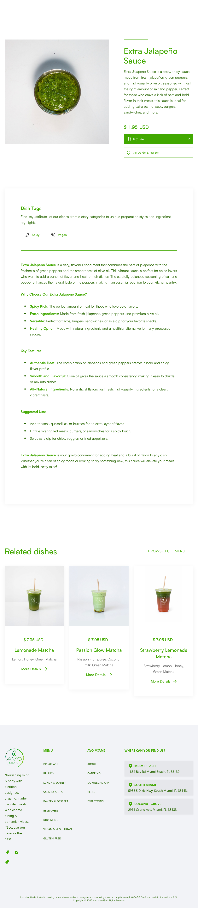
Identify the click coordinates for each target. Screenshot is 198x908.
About (91, 764)
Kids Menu (50, 820)
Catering (94, 773)
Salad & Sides (53, 792)
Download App (98, 782)
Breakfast (50, 764)
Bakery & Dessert (55, 801)
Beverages (50, 810)
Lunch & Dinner (54, 782)
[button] (158, 139)
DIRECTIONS (95, 801)
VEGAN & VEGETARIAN (57, 829)
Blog (91, 792)
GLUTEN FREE (52, 838)
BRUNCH (49, 773)
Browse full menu (166, 550)
